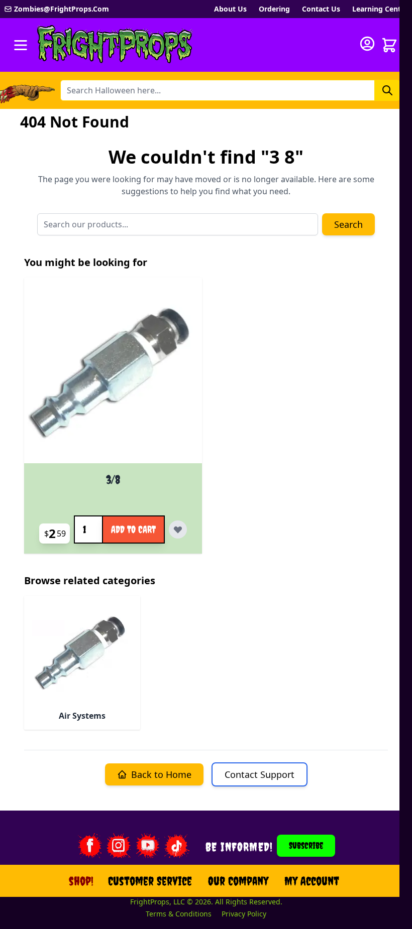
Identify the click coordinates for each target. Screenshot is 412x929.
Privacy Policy (244, 913)
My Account (311, 881)
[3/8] (113, 374)
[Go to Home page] (115, 45)
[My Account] (367, 43)
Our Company (238, 881)
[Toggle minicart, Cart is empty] (389, 45)
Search (348, 224)
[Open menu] (20, 45)
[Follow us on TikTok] (176, 845)
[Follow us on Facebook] (89, 845)
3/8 (113, 479)
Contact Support (259, 774)
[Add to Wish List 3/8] (178, 529)
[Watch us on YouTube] (147, 845)
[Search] (387, 90)
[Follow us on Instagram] (118, 845)
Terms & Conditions (179, 913)
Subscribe (306, 845)
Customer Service (150, 881)
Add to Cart (133, 529)
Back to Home (161, 774)
